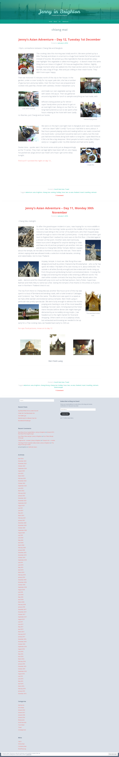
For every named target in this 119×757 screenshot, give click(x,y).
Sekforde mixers (33, 447)
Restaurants (21, 720)
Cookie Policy (28, 754)
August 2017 (21, 619)
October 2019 (21, 557)
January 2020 (21, 550)
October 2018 (21, 584)
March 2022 (21, 490)
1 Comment (59, 195)
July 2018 (20, 592)
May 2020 (20, 540)
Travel (67, 189)
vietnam (94, 192)
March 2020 (21, 545)
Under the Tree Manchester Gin (26, 413)
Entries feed (21, 744)
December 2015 (22, 666)
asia (34, 192)
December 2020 (22, 523)
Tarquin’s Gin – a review (49, 440)
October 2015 (21, 669)
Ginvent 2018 (21, 715)
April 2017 (20, 629)
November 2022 (22, 481)
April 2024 (20, 458)
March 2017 (21, 631)
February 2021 (22, 518)
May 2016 (20, 654)
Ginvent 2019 (21, 717)
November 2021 (22, 500)
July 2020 (20, 535)
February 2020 (22, 547)
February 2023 (22, 478)
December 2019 (22, 552)
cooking (53, 192)
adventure (29, 192)
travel (82, 192)
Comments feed (22, 746)
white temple (58, 387)
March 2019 (21, 572)
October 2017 (21, 614)
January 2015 (21, 691)
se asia (71, 192)
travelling (87, 192)
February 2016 (22, 661)
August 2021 (21, 505)
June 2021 (20, 510)
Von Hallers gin (22, 415)
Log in (19, 741)
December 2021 (22, 498)
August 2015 (21, 674)
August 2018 (21, 589)
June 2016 (20, 651)
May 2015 (20, 681)
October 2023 (21, 466)
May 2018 (20, 597)
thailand (76, 192)
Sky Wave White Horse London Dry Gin (28, 410)
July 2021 (20, 508)
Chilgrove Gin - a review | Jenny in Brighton (29, 440)
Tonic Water (21, 725)
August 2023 (21, 471)
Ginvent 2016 (21, 710)
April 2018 (20, 599)
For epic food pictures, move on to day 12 (35, 328)
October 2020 (21, 528)
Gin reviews (21, 707)
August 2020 (21, 533)
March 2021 (21, 515)
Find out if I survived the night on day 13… (35, 160)
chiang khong (45, 385)
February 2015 (22, 688)
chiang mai (46, 192)
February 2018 (22, 604)
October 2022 (21, 483)
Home (50, 21)
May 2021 (20, 513)
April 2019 (20, 570)
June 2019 (20, 565)
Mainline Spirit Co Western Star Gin (27, 418)
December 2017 (22, 609)
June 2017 (20, 624)
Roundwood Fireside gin (24, 420)
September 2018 (22, 587)
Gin (60, 21)
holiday (58, 192)
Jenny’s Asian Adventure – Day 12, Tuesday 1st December (59, 39)
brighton (39, 192)
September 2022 (22, 486)
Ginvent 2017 (21, 712)
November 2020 (22, 525)
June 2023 (20, 473)
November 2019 (22, 555)
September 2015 (22, 671)
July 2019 (20, 562)
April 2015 (20, 683)
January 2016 (21, 664)
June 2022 (20, 488)
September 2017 (22, 617)
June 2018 (20, 594)
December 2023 (22, 461)
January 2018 (21, 607)
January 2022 (21, 495)
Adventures (65, 21)
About (55, 21)
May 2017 (20, 627)
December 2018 (22, 580)
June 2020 (20, 537)
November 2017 (22, 612)
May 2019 (20, 567)
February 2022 (22, 493)
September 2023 (22, 468)
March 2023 (21, 476)
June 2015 (20, 678)
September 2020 (22, 530)
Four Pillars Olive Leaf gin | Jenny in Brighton (30, 436)
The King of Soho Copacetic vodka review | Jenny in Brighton (34, 443)
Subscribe (65, 414)
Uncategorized (22, 730)
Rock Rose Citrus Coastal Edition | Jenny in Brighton (31, 432)
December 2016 (22, 639)
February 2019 (22, 575)
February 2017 (22, 634)
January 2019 (21, 577)
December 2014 (22, 693)
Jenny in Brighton (59, 11)
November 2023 (22, 463)
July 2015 (20, 676)
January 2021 (21, 520)
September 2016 (22, 646)
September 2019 (22, 560)
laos (67, 192)
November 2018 (22, 582)
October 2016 (21, 644)
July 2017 (20, 622)
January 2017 (21, 636)
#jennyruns (21, 705)
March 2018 (21, 602)
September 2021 (22, 503)
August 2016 (21, 649)
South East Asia (59, 189)
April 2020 (20, 542)
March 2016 (21, 659)
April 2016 (20, 656)
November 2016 (22, 641)
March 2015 (21, 686)
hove (63, 192)
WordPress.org (22, 749)
